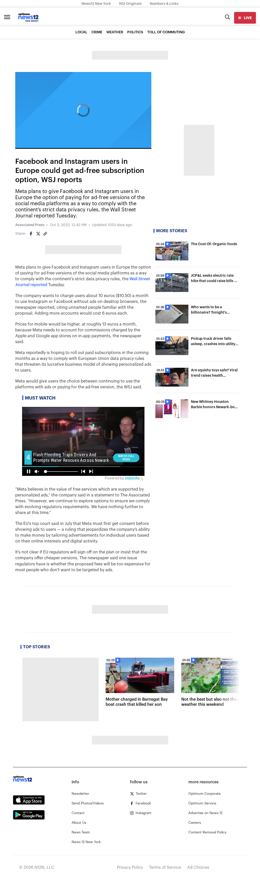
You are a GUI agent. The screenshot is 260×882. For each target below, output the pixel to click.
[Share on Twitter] (38, 234)
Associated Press (29, 225)
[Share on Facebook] (31, 234)
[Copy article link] (45, 234)
